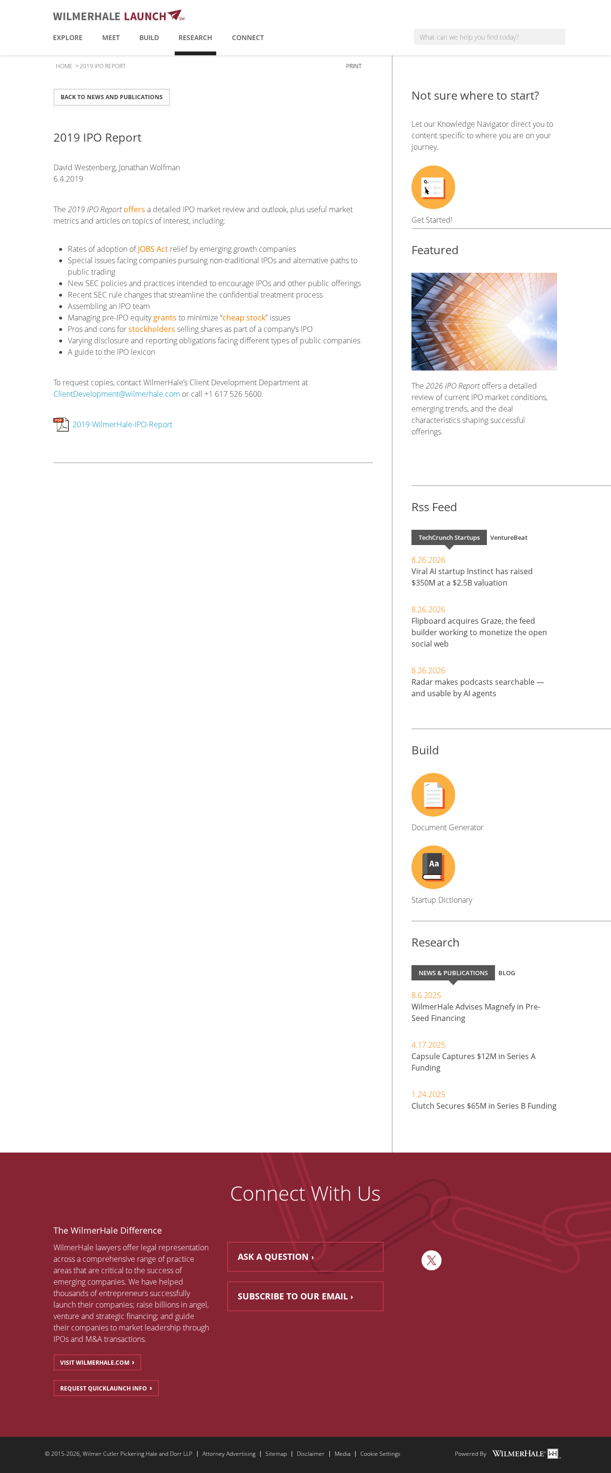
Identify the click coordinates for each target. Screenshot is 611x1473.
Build (149, 37)
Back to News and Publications (112, 97)
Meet (111, 37)
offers (134, 209)
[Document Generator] (484, 795)
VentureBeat (508, 537)
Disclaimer (311, 1454)
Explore (68, 37)
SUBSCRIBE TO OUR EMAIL (293, 1296)
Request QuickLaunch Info (103, 1388)
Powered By (470, 1454)
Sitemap (276, 1454)
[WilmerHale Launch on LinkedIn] (409, 1260)
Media (342, 1454)
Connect (248, 37)
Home (64, 66)
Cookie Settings (380, 1454)
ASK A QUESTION (273, 1256)
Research (195, 37)
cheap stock (243, 317)
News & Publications (453, 972)
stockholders (151, 329)
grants (165, 317)
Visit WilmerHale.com (94, 1363)
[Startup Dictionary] (484, 867)
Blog (506, 972)
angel (198, 1304)
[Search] (557, 37)
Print (354, 66)
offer (131, 1247)
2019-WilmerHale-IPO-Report (122, 424)
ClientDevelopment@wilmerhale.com (116, 394)
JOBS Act (153, 249)
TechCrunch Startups (449, 537)
